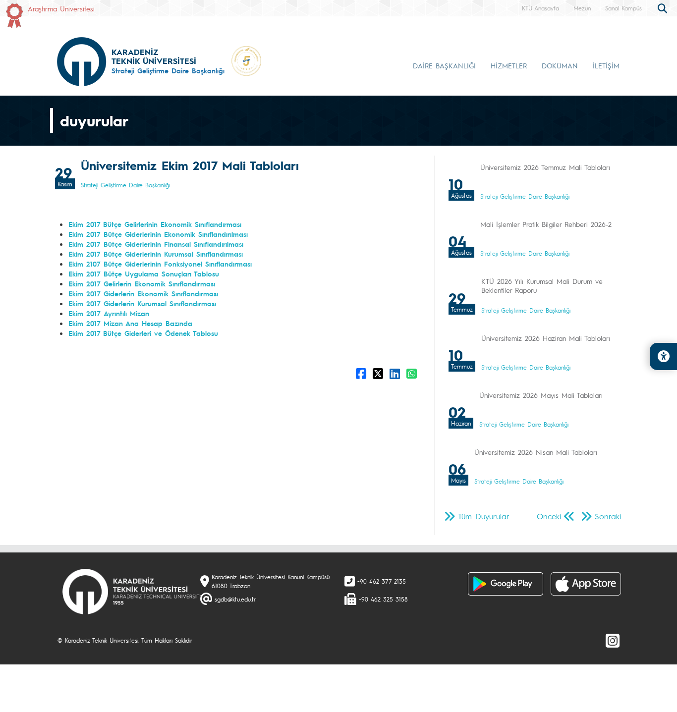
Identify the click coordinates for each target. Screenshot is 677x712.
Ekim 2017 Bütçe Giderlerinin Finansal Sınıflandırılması (155, 243)
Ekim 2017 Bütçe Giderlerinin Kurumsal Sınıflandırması (155, 253)
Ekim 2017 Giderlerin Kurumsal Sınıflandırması (142, 303)
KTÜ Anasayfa (540, 8)
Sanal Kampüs (623, 8)
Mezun (582, 8)
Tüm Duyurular (483, 516)
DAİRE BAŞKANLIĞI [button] (444, 65)
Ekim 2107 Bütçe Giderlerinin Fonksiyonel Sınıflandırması (160, 263)
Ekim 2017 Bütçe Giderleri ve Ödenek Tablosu (143, 333)
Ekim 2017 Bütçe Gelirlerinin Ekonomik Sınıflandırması (154, 223)
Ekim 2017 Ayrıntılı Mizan (108, 313)
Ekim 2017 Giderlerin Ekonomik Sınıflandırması (143, 293)
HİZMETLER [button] (509, 65)
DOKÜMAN (560, 65)
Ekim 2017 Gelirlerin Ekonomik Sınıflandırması (141, 283)
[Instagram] (613, 640)
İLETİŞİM (606, 65)
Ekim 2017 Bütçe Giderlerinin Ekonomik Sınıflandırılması (158, 233)
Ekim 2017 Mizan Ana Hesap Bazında (130, 323)
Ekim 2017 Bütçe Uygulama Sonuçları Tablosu (143, 273)
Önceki (549, 516)
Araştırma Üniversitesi (61, 8)
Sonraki (608, 516)
